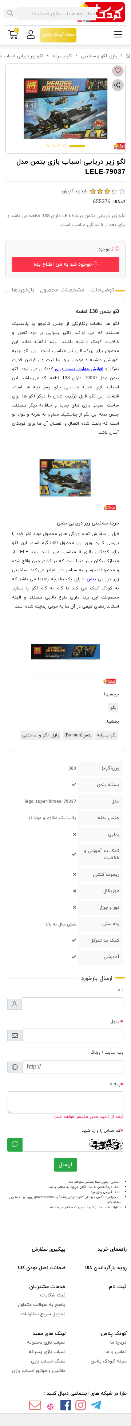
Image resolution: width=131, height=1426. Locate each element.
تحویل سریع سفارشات (43, 1314)
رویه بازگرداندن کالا (106, 1267)
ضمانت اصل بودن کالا (42, 1267)
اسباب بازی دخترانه (46, 1342)
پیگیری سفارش (49, 1249)
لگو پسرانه (62, 56)
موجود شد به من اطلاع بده (63, 264)
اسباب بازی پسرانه (47, 1352)
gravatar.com (44, 1197)
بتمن (91, 579)
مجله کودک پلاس (109, 1361)
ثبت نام (118, 1286)
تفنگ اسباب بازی (48, 1361)
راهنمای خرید (112, 1249)
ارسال (65, 1165)
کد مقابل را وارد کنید (101, 1130)
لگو (113, 708)
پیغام (115, 1084)
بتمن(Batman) (78, 735)
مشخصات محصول (62, 290)
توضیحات (102, 290)
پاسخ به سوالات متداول (42, 1305)
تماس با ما (116, 1352)
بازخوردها (23, 290)
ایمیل (115, 1021)
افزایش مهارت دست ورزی (79, 369)
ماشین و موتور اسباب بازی (39, 1371)
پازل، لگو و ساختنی (99, 56)
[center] (10, 13)
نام (120, 990)
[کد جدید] (15, 1145)
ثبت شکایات (53, 1295)
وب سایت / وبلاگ (106, 1052)
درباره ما (118, 1342)
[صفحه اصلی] (128, 56)
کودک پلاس (114, 1333)
